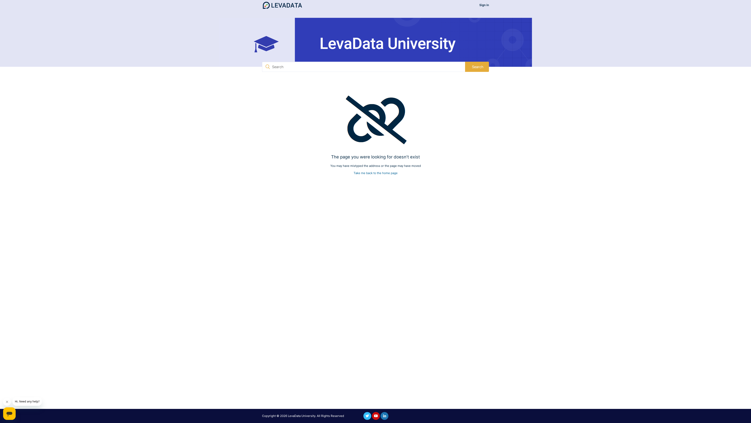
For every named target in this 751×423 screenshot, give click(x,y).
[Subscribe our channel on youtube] (376, 416)
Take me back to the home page (376, 173)
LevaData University (301, 416)
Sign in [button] (484, 5)
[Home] (282, 5)
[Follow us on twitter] (367, 416)
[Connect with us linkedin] (384, 416)
